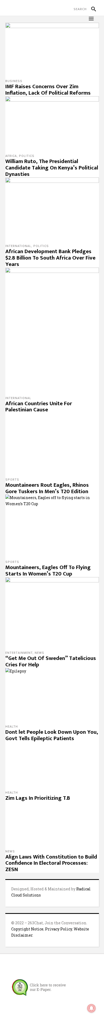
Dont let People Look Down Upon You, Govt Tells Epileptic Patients (51, 735)
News (39, 653)
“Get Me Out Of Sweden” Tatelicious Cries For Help (50, 661)
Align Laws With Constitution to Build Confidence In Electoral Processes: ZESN (51, 863)
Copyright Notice (27, 929)
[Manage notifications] (91, 1008)
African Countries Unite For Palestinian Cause (38, 407)
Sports (12, 479)
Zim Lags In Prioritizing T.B (37, 798)
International (18, 246)
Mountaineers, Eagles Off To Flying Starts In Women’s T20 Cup (48, 570)
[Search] (91, 9)
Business (13, 81)
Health (11, 726)
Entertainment (19, 653)
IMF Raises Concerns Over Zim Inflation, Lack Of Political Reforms (48, 90)
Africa (11, 156)
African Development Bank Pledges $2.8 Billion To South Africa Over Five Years (50, 258)
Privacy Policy (58, 929)
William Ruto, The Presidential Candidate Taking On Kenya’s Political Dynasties (51, 168)
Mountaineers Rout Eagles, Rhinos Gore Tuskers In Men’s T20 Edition (47, 488)
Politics (26, 156)
